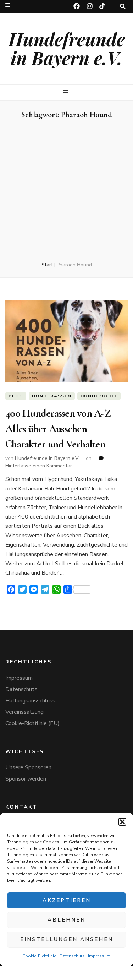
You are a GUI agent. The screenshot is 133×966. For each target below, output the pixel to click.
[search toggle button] (123, 7)
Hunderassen (52, 396)
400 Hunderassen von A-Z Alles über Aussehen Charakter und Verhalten (58, 429)
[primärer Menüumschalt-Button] (66, 92)
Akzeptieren (67, 900)
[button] (122, 821)
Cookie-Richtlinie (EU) (32, 723)
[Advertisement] (66, 190)
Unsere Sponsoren (28, 767)
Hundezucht (99, 396)
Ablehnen (66, 919)
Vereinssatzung (24, 712)
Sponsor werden (25, 779)
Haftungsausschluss (30, 701)
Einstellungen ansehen (66, 939)
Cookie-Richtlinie (39, 956)
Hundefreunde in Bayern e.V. (67, 48)
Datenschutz (72, 956)
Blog (16, 396)
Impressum (99, 956)
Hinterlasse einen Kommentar (38, 465)
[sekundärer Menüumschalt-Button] (7, 5)
